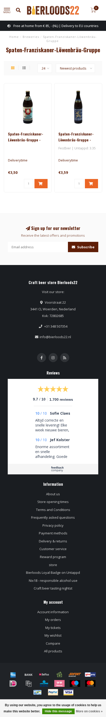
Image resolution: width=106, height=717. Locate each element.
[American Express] (13, 674)
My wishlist (53, 635)
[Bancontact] (37, 692)
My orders (53, 619)
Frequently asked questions (53, 517)
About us (53, 494)
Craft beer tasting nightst (53, 588)
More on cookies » (89, 711)
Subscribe (85, 247)
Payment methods (53, 533)
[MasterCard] (90, 683)
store (53, 564)
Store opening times (53, 501)
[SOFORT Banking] (74, 674)
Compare (53, 643)
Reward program (53, 556)
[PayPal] (53, 692)
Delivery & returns (53, 541)
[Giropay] (90, 674)
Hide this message (58, 711)
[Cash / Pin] (59, 674)
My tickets (53, 627)
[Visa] (68, 692)
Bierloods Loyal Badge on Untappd (53, 572)
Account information (53, 612)
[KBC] (44, 683)
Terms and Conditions (53, 509)
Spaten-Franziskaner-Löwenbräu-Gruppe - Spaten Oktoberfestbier (27, 139)
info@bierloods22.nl (55, 337)
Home (14, 37)
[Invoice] (28, 683)
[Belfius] (44, 674)
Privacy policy (53, 525)
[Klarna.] (59, 683)
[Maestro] (74, 683)
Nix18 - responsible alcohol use (53, 580)
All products (53, 651)
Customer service (53, 549)
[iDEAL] (13, 683)
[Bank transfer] (28, 674)
